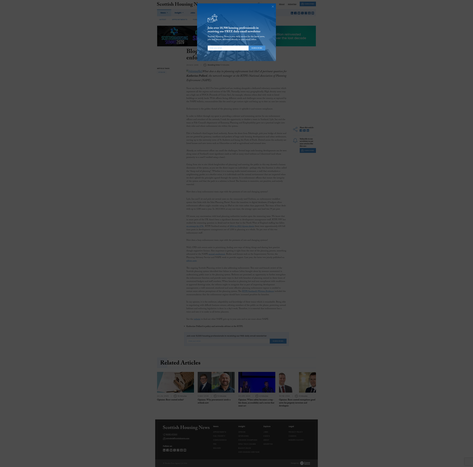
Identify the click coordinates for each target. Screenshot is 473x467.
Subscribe (257, 48)
